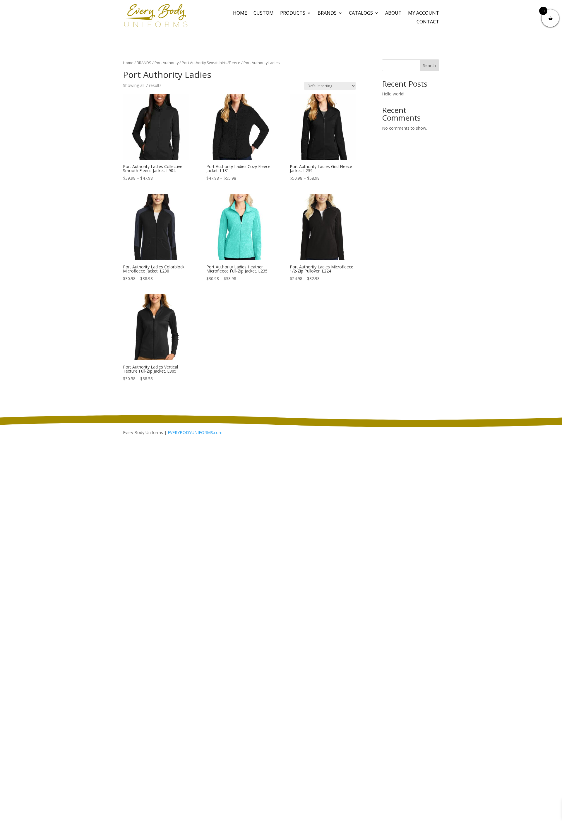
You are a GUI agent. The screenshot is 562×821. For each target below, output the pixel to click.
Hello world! (393, 94)
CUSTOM (263, 13)
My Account (423, 13)
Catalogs (361, 13)
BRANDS (327, 13)
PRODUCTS (292, 13)
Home (240, 13)
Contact (428, 22)
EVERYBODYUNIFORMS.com (195, 432)
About (393, 13)
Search (429, 65)
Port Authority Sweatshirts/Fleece (211, 62)
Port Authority (167, 62)
